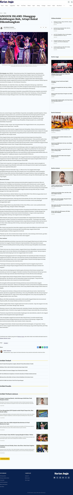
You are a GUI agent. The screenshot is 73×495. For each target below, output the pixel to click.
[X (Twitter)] (57, 478)
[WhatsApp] (69, 478)
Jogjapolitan (12, 5)
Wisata (29, 5)
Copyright (2, 480)
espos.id (27, 475)
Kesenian (6, 343)
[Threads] (66, 478)
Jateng (38, 5)
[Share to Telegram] (47, 347)
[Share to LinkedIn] (45, 347)
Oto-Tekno (23, 5)
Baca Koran (59, 5)
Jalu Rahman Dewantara (9, 27)
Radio (54, 5)
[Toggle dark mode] (72, 2)
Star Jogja (27, 480)
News (7, 5)
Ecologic (43, 5)
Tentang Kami (3, 475)
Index (71, 5)
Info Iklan (2, 486)
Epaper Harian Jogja (5, 338)
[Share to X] (40, 347)
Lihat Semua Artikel (5, 458)
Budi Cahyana (7, 350)
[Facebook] (54, 478)
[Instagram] (60, 478)
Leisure (48, 5)
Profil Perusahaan (3, 482)
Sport (34, 5)
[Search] (69, 2)
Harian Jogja (20, 336)
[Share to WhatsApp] (42, 347)
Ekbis (18, 5)
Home (2, 5)
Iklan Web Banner (3, 484)
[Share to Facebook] (38, 347)
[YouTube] (63, 478)
